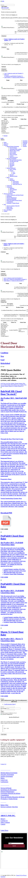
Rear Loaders (13, 153)
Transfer (11, 191)
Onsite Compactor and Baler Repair (15, 195)
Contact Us (4, 820)
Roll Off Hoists (13, 147)
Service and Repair (8, 193)
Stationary (12, 188)
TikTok (24, 144)
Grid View (3, 383)
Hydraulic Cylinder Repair (13, 203)
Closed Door (16, 181)
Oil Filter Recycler (14, 161)
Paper (14, 173)
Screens (11, 170)
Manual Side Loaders (15, 150)
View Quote (3, 734)
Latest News (4, 830)
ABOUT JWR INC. (8, 816)
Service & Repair (6, 788)
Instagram (25, 142)
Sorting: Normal (14, 383)
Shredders (12, 165)
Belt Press (12, 164)
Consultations (10, 201)
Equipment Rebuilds (11, 199)
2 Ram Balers (16, 182)
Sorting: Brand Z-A (18, 386)
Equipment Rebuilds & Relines (10, 793)
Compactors (9, 187)
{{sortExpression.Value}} (10, 704)
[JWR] (2, 1)
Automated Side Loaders (15, 149)
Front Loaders (13, 151)
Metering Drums (13, 176)
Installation (9, 196)
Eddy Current (13, 169)
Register (5, 135)
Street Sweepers (13, 154)
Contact (5, 211)
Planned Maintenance (12, 197)
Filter (2, 711)
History (3, 819)
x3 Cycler (12, 162)
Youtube (25, 146)
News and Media (8, 209)
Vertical (11, 178)
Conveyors (9, 185)
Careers (3, 824)
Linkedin (25, 143)
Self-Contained (13, 189)
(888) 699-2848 (5, 7)
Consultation (5, 795)
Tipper (11, 166)
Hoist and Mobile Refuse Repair (14, 200)
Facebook (25, 140)
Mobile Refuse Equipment (13, 146)
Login (2, 138)
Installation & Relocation (9, 790)
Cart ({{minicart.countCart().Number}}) (13, 73)
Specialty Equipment (11, 158)
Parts (5, 204)
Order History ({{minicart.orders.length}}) (14, 77)
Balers (8, 177)
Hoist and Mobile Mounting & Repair (13, 797)
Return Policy (10, 208)
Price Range (3, 708)
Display (2, 699)
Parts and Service (14, 157)
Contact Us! (3, 764)
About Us (6, 143)
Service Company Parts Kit (13, 205)
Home (5, 142)
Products (6, 145)
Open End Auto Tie (17, 184)
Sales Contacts (5, 822)
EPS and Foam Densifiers (16, 160)
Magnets (12, 174)
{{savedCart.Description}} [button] (7, 102)
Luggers (11, 156)
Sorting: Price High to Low (13, 384)
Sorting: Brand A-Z (9, 386)
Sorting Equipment (11, 168)
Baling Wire (9, 207)
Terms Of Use (19, 875)
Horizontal (12, 180)
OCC (14, 172)
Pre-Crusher (12, 192)
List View (8, 383)
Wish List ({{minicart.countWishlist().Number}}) (13, 75)
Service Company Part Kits (9, 807)
